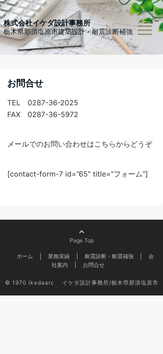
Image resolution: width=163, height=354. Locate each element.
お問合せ (94, 264)
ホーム (25, 256)
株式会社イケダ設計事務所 (47, 22)
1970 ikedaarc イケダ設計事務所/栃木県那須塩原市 (85, 282)
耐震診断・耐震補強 (109, 256)
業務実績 (59, 256)
